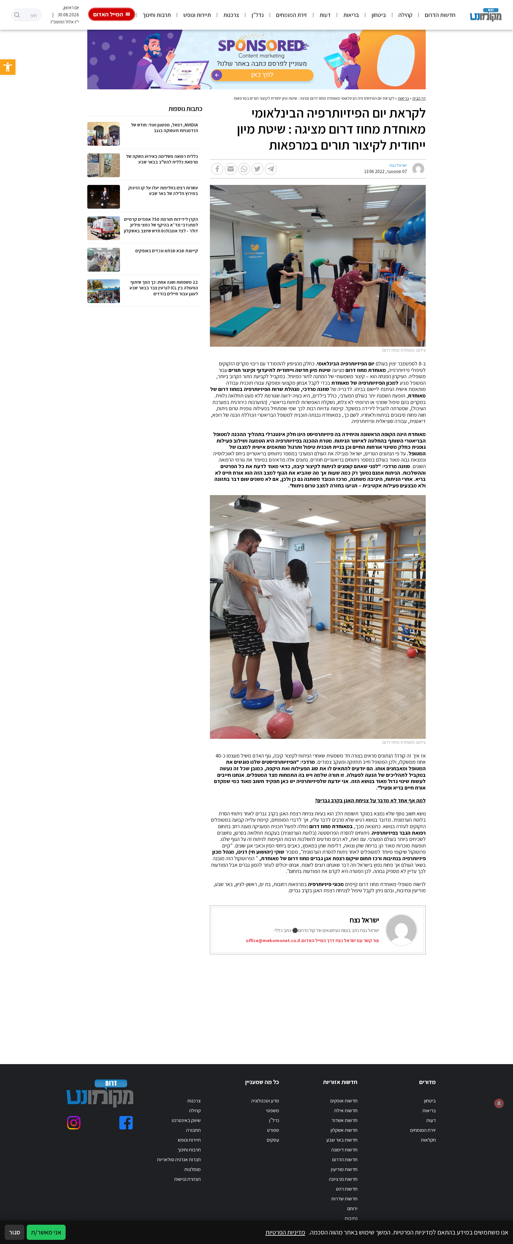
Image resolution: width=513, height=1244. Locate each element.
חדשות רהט (346, 1189)
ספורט (273, 1130)
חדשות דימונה (344, 1149)
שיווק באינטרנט (186, 1120)
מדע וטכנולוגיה (265, 1100)
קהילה (405, 15)
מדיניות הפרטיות (285, 1232)
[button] (7, 67)
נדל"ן (257, 15)
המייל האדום (108, 14)
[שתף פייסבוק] (217, 169)
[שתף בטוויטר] (257, 169)
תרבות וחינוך (156, 15)
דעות (325, 15)
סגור (14, 1232)
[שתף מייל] (231, 169)
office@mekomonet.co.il (273, 940)
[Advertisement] (281, 1001)
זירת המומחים (291, 15)
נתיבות (351, 1218)
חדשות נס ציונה (343, 1179)
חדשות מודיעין (344, 1169)
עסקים (273, 1140)
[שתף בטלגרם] (271, 169)
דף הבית (419, 98)
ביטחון (378, 15)
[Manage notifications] (499, 1103)
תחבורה (193, 1130)
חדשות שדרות (344, 1198)
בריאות (351, 15)
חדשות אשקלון (343, 1130)
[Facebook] (126, 1123)
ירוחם (352, 1208)
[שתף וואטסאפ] (244, 169)
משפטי (272, 1110)
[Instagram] (74, 1123)
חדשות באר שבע (341, 1140)
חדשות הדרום (440, 15)
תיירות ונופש (197, 15)
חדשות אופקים (343, 1100)
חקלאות (428, 1140)
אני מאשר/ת (46, 1232)
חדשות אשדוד (344, 1120)
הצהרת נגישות (187, 1179)
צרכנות (231, 15)
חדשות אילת (345, 1110)
